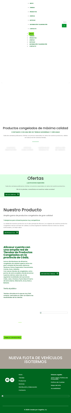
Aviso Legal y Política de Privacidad (59, 378)
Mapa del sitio (56, 385)
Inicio (31, 34)
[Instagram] (12, 380)
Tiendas (32, 36)
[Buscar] (64, 25)
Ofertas (32, 40)
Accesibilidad (55, 388)
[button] (2, 83)
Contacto (33, 46)
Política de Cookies (58, 382)
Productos (33, 38)
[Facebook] (7, 380)
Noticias (32, 42)
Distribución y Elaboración (38, 24)
